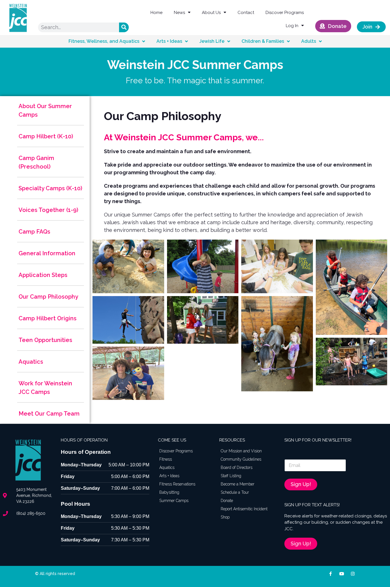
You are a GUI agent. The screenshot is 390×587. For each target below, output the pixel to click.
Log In (292, 25)
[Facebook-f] (330, 574)
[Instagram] (353, 574)
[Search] (124, 27)
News (179, 12)
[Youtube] (341, 574)
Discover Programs (285, 12)
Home (156, 12)
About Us (211, 12)
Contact (246, 12)
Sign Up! (301, 484)
